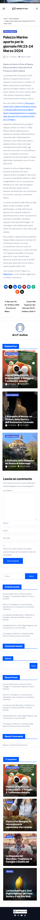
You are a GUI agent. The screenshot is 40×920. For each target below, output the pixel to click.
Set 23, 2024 (25, 466)
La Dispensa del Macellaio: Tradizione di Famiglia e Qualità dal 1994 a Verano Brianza (18, 617)
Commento (8, 490)
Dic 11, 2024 (24, 425)
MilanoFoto (7, 274)
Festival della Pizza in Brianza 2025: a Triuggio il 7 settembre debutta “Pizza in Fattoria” (19, 379)
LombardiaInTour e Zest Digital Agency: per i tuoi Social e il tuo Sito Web (20, 626)
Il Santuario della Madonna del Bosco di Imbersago (19, 462)
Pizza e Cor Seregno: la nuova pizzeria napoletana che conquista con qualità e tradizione (18, 606)
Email (6, 530)
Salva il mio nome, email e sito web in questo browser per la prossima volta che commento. (19, 552)
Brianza (9, 802)
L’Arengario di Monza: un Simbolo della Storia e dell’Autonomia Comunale (19, 419)
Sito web (6, 538)
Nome (6, 523)
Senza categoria (10, 32)
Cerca (8, 658)
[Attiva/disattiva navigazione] (4, 8)
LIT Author (13, 57)
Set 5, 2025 (24, 384)
